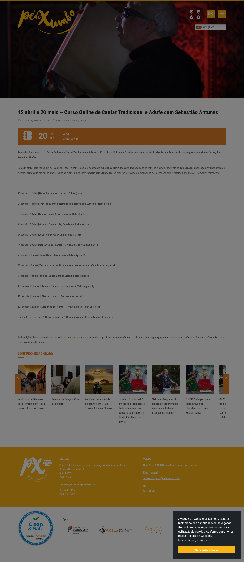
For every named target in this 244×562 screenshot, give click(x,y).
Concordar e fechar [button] (207, 549)
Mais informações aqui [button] (192, 540)
